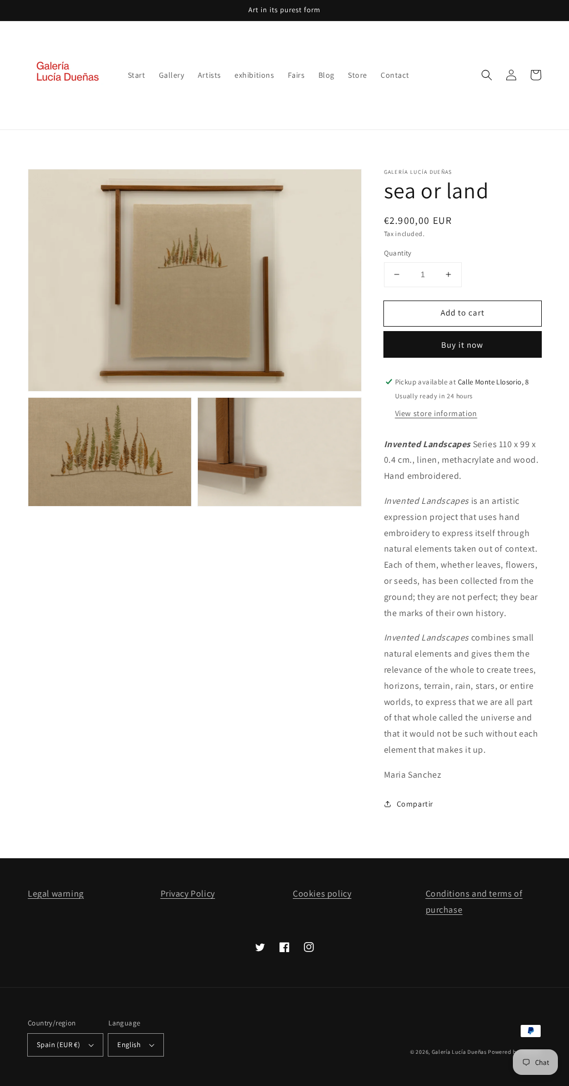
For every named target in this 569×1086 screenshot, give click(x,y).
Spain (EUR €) (58, 1044)
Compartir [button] (415, 804)
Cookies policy (322, 893)
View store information (436, 413)
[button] (487, 75)
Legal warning (56, 893)
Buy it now (462, 344)
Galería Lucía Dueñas (459, 1051)
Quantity (398, 253)
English (129, 1044)
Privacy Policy (188, 893)
